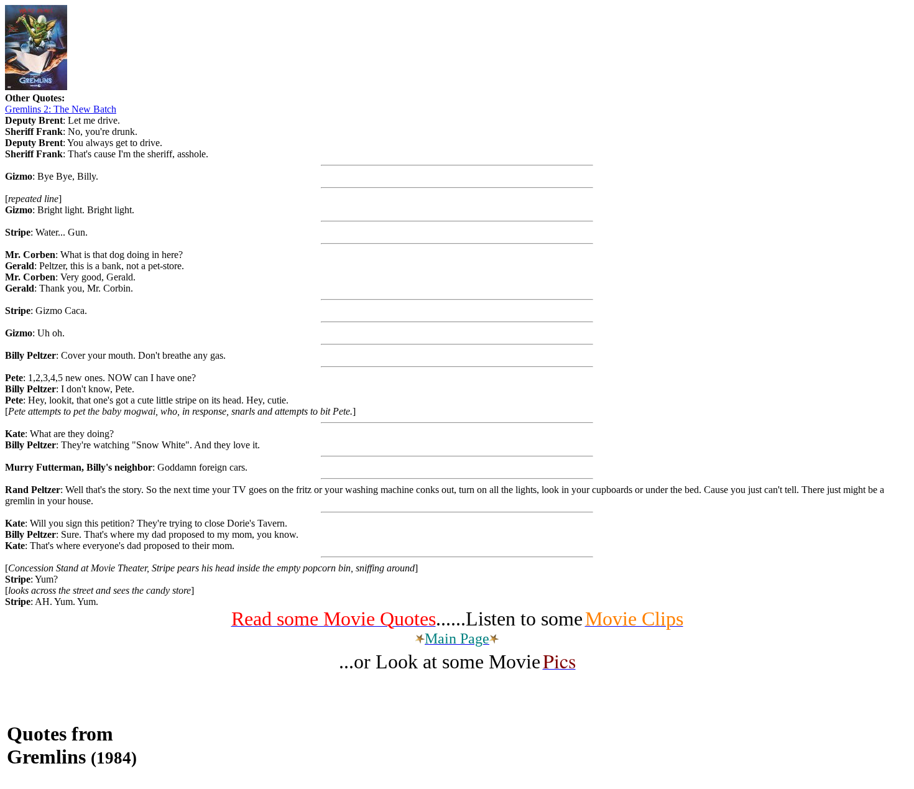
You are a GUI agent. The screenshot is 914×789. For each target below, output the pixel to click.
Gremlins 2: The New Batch (60, 109)
